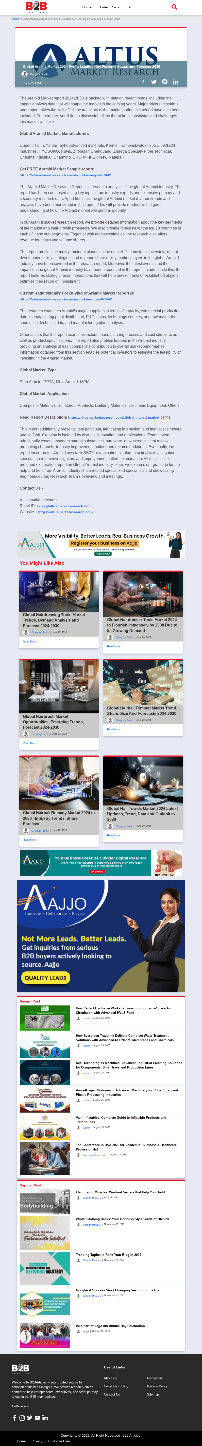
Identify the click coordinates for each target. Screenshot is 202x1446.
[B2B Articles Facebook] (15, 1417)
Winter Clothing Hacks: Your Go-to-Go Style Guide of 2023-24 (122, 1219)
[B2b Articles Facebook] (144, 81)
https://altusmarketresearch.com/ (66, 512)
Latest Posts (109, 7)
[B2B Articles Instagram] (22, 1418)
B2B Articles (131, 1435)
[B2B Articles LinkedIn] (45, 1418)
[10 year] (101, 863)
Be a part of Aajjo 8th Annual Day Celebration (110, 1326)
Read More (29, 641)
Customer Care (59, 1441)
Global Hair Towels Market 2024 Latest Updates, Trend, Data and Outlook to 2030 (142, 814)
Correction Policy (116, 1386)
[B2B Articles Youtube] (38, 1417)
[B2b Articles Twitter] (155, 81)
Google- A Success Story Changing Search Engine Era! (118, 1290)
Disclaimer (154, 1378)
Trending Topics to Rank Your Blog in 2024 (108, 1255)
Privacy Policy (157, 1386)
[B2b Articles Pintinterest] (166, 81)
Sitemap (153, 1394)
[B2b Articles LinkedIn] (177, 82)
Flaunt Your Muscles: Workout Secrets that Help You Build (120, 1192)
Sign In (133, 7)
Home (87, 7)
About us (110, 1378)
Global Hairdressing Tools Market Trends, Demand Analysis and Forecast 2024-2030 (54, 620)
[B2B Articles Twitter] (30, 1417)
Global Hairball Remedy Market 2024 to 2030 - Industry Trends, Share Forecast (59, 818)
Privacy (37, 1441)
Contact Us (112, 1394)
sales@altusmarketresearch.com (64, 506)
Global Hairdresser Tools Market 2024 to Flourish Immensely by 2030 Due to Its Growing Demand (142, 625)
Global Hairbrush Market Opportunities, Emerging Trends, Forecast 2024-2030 (53, 722)
